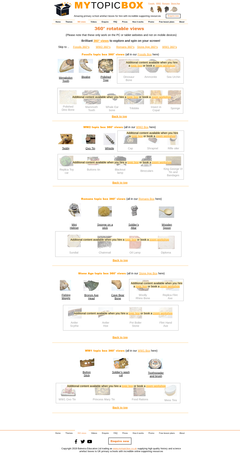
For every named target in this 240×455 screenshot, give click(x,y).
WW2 (158, 3)
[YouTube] (89, 441)
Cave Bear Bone (117, 297)
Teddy (65, 148)
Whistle (109, 148)
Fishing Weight (66, 296)
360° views (101, 40)
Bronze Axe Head (91, 297)
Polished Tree (106, 78)
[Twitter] (83, 441)
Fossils (151, 3)
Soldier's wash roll (121, 374)
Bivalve (86, 76)
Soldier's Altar (133, 226)
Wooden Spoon (167, 226)
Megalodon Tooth (65, 79)
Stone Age (175, 3)
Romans (166, 3)
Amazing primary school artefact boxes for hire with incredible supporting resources (117, 16)
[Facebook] (76, 441)
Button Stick (87, 374)
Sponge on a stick (105, 226)
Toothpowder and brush (156, 374)
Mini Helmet (74, 226)
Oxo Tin (90, 148)
